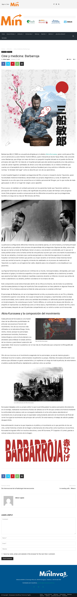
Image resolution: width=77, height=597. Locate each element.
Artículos (9, 49)
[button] (73, 36)
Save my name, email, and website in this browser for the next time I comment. (29, 554)
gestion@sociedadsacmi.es (45, 583)
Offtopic (10, 52)
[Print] (22, 64)
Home (3, 49)
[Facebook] (54, 4)
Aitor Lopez (6, 59)
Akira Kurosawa (51, 154)
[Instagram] (56, 4)
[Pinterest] (13, 64)
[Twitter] (59, 4)
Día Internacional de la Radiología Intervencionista (17, 488)
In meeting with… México (68, 488)
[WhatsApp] (17, 64)
